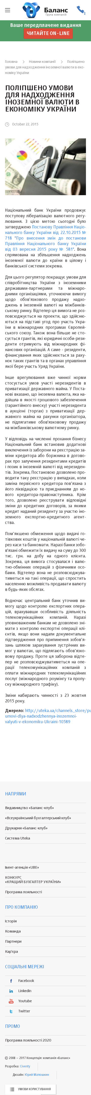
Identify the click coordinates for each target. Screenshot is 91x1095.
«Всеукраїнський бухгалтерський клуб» (38, 818)
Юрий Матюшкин (37, 1074)
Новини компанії (42, 62)
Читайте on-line (48, 33)
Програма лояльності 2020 (28, 1040)
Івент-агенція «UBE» (22, 867)
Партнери (13, 941)
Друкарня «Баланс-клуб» (26, 828)
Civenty (25, 1066)
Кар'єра (11, 952)
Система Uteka (17, 838)
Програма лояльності (23, 892)
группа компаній (45, 10)
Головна (11, 62)
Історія (11, 921)
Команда (13, 931)
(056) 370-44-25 (81, 10)
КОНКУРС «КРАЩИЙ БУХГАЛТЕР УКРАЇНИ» (33, 880)
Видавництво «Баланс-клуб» (29, 808)
